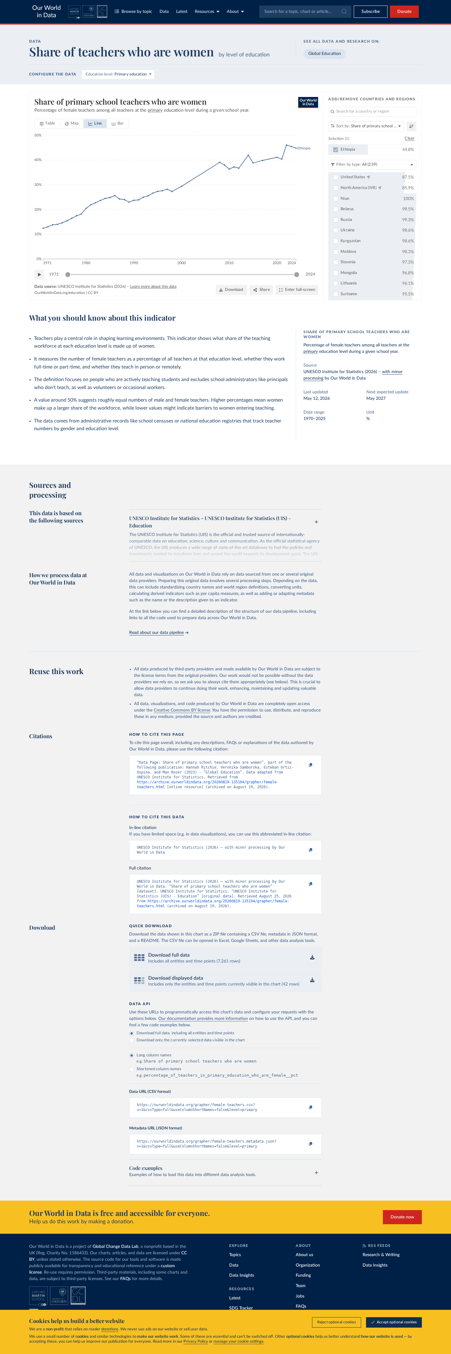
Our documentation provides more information (203, 1018)
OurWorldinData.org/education (59, 293)
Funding (303, 1275)
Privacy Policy (195, 1342)
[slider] (68, 274)
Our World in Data (46, 11)
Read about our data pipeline (156, 633)
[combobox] (305, 12)
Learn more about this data (153, 287)
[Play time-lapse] (39, 275)
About (233, 12)
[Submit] (344, 11)
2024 (310, 274)
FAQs (125, 1279)
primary (310, 351)
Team (301, 1286)
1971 (54, 274)
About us (304, 1255)
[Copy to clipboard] (304, 765)
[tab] (47, 123)
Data (164, 12)
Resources (204, 12)
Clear (409, 139)
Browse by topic (136, 12)
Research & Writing (381, 1255)
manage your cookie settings (239, 1342)
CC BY (93, 293)
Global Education (324, 54)
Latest (181, 12)
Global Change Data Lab (115, 1246)
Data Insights (241, 1275)
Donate (404, 12)
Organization (308, 1265)
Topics (235, 1255)
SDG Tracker (241, 1308)
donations (109, 1329)
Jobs (300, 1296)
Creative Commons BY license (182, 710)
